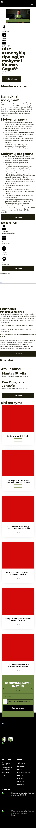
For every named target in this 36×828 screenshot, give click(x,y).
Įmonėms (20, 769)
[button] (32, 4)
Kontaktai (5, 772)
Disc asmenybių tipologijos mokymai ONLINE (22, 794)
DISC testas (21, 778)
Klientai (20, 775)
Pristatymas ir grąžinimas (7, 768)
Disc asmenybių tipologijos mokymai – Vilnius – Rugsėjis (22, 813)
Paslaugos (21, 766)
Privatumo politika (6, 764)
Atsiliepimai (21, 781)
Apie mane (21, 763)
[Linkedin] (10, 739)
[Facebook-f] (4, 739)
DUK (3, 775)
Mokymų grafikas (23, 772)
